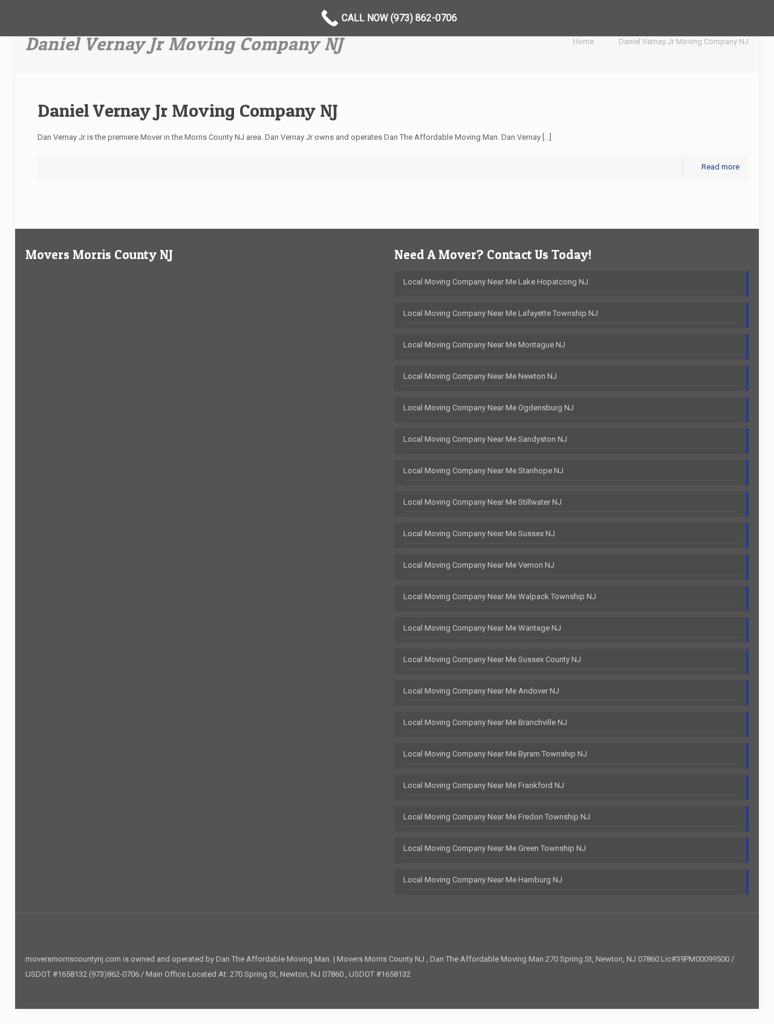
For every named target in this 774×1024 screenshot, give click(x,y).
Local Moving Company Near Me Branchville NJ (485, 722)
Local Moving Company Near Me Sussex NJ (479, 533)
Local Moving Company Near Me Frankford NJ (483, 785)
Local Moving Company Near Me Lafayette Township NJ (500, 313)
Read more (720, 166)
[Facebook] (730, 988)
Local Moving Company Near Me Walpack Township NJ (499, 596)
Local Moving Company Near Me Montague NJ (484, 344)
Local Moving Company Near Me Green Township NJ (494, 848)
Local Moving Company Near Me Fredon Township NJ (496, 816)
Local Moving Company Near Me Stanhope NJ (483, 470)
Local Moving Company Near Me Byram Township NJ (495, 753)
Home (583, 41)
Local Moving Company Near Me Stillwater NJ (482, 502)
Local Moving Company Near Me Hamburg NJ (482, 879)
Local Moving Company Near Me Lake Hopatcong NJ (495, 281)
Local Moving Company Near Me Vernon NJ (478, 564)
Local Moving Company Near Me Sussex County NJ (492, 659)
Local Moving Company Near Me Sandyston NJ (485, 439)
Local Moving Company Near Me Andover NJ (481, 690)
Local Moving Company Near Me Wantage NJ (482, 627)
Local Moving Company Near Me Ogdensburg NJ (488, 407)
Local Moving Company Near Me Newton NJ (480, 376)
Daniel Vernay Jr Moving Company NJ (684, 41)
